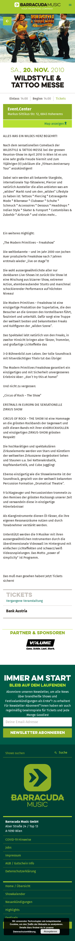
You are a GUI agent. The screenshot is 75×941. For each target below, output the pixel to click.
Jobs (8, 847)
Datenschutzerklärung (20, 871)
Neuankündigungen (18, 902)
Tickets (61, 98)
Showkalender (15, 894)
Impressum (13, 855)
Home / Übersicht (17, 886)
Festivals (11, 918)
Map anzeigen (54, 123)
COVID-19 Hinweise (18, 839)
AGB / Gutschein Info (19, 863)
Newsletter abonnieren (37, 733)
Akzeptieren (50, 931)
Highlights (12, 910)
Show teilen (64, 27)
